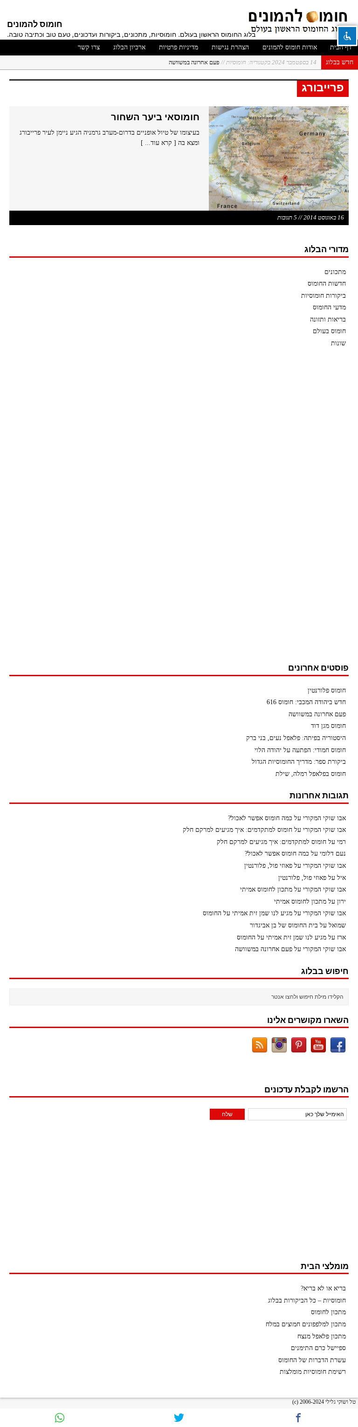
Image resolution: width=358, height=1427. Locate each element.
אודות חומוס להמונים (289, 47)
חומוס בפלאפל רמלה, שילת (310, 773)
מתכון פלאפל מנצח (321, 1336)
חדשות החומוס (327, 283)
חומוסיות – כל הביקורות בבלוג (307, 1300)
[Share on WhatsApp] (59, 1417)
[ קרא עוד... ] (158, 142)
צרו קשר (89, 47)
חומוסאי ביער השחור (155, 117)
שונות (338, 343)
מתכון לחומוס (328, 1312)
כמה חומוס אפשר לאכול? (260, 818)
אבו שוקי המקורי (324, 818)
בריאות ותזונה (328, 319)
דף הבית (340, 47)
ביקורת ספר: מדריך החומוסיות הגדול (299, 761)
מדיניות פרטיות (178, 47)
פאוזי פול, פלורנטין (268, 865)
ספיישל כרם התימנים (318, 1348)
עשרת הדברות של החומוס (312, 1360)
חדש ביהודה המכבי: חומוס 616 (306, 702)
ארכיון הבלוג (129, 47)
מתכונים (335, 271)
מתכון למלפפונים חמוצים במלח (306, 1324)
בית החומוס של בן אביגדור (284, 925)
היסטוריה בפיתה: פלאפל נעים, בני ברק (296, 737)
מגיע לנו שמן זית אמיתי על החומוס (247, 913)
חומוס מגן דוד (328, 725)
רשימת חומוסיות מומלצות (313, 1371)
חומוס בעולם (329, 331)
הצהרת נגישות (230, 47)
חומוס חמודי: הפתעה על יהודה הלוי (300, 750)
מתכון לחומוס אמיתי (266, 889)
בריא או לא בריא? (323, 1288)
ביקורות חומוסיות (323, 295)
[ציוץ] (179, 1417)
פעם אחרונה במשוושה (243, 62)
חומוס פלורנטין (327, 690)
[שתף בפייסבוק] (298, 1417)
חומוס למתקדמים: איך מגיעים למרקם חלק (237, 829)
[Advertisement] (279, 510)
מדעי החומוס (329, 307)
